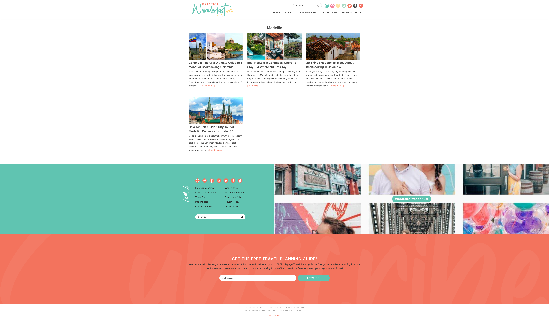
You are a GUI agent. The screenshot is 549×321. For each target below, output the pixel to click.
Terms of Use (232, 206)
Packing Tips (201, 201)
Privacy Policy (232, 201)
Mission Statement (234, 192)
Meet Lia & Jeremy (204, 188)
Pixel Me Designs (299, 308)
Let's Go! (314, 278)
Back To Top (275, 315)
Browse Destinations (205, 192)
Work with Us (231, 188)
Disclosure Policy (234, 197)
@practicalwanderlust (411, 199)
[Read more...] (208, 85)
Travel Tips (201, 197)
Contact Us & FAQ (204, 206)
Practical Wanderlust (212, 10)
